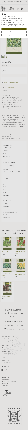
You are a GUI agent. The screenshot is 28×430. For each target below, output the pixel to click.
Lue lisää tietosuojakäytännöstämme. (16, 26)
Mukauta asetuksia (14, 31)
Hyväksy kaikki (14, 28)
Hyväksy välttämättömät (14, 35)
